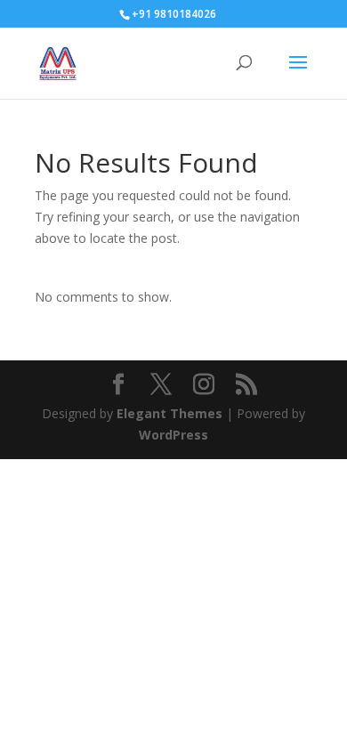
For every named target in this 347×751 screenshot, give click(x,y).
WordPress (173, 434)
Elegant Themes (169, 413)
